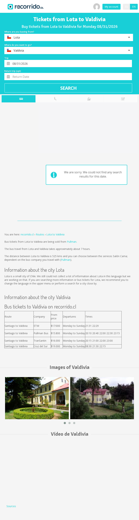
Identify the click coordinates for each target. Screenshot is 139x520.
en (134, 6)
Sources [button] (11, 506)
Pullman (71, 241)
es (126, 6)
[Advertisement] (16, 162)
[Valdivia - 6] (102, 398)
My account (111, 6)
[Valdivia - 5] (37, 398)
